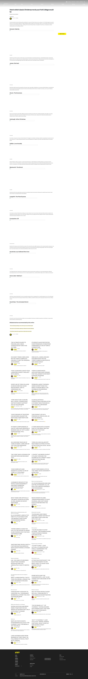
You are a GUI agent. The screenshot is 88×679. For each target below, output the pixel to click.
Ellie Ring (15, 627)
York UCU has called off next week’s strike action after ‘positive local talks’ (41, 444)
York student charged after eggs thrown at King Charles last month (20, 331)
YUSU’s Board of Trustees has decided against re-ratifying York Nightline (20, 416)
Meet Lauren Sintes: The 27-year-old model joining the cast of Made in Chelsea (20, 579)
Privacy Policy (32, 658)
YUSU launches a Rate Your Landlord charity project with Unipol (20, 372)
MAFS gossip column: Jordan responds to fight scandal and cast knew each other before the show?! (41, 501)
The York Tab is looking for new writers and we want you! (20, 456)
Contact (77, 1)
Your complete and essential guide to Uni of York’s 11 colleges (19, 470)
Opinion (73, 4)
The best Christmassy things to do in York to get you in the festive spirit (21, 325)
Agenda (52, 4)
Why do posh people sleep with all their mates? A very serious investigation (41, 593)
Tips (84, 1)
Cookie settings (62, 659)
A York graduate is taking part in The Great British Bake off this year (41, 428)
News (22, 4)
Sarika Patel (36, 348)
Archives (31, 659)
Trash (32, 4)
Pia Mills (15, 348)
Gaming (42, 4)
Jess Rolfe (16, 363)
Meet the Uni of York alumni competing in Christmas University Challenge (22, 328)
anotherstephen (17, 488)
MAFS (40, 505)
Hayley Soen (36, 505)
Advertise (81, 1)
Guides (84, 4)
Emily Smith (36, 566)
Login (31, 666)
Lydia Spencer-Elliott (38, 489)
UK (14, 489)
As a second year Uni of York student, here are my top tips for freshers (20, 444)
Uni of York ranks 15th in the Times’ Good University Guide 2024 (41, 470)
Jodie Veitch (36, 390)
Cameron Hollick (17, 390)
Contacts (61, 658)
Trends (63, 4)
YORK (15, 349)
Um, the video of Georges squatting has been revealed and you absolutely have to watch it (20, 563)
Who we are (73, 1)
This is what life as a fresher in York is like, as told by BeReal (40, 416)
